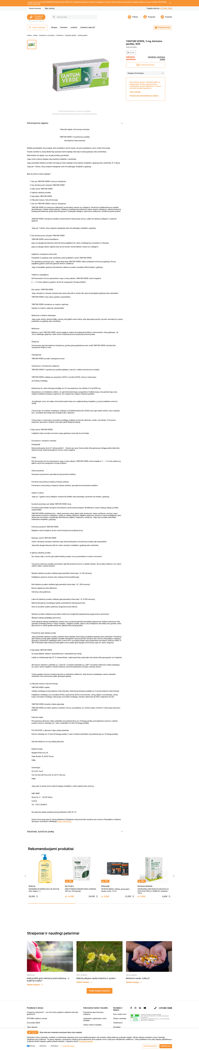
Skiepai (54, 27)
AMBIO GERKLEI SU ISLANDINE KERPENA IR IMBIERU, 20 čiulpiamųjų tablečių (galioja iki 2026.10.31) (154, 891)
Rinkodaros (54, 1046)
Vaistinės (63, 27)
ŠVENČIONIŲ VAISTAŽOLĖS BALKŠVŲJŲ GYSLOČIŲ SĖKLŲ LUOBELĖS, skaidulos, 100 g (117, 891)
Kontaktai (116, 1027)
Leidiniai (73, 27)
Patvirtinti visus (166, 1046)
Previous (24, 876)
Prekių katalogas (38, 27)
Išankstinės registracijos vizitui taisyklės (94, 1019)
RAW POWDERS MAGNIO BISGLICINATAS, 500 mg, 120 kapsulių (45, 890)
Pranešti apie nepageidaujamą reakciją (144, 96)
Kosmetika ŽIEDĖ (33, 1023)
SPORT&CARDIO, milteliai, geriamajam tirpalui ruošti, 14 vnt (80, 890)
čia (39, 4)
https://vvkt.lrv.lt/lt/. (64, 821)
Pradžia (29, 35)
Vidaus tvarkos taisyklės (92, 1025)
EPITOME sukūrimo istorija (37, 1018)
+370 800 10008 (166, 8)
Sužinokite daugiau (86, 1041)
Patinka (135, 17)
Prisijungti (151, 17)
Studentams (118, 1023)
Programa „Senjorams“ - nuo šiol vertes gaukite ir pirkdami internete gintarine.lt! (52, 1013)
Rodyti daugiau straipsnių (99, 991)
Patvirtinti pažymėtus (150, 1046)
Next (173, 876)
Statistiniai (43, 1046)
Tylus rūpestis (32, 1027)
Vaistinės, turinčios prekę (156, 58)
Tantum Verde (131, 47)
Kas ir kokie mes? (120, 1014)
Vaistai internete (35, 8)
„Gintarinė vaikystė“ (87, 27)
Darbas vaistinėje (119, 1018)
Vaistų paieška (135, 92)
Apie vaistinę (49, 8)
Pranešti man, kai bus (147, 65)
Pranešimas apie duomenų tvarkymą (93, 1013)
